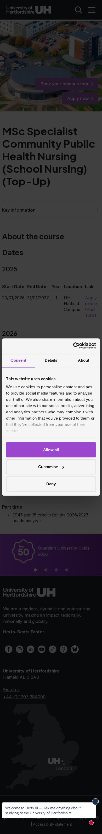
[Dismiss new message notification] (95, 801)
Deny (51, 483)
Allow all (51, 449)
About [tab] (83, 360)
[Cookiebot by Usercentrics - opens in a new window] (73, 345)
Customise (48, 466)
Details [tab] (51, 360)
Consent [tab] (18, 360)
